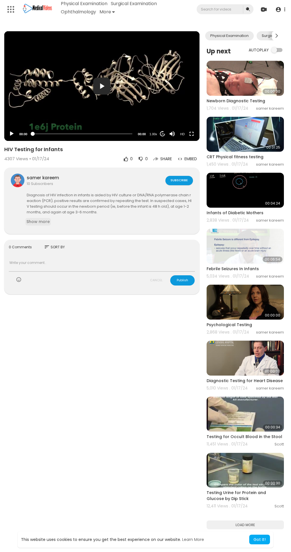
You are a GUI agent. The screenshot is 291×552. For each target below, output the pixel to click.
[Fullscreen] (191, 134)
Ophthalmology (78, 12)
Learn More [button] (193, 539)
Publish (182, 280)
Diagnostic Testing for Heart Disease (245, 381)
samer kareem (43, 178)
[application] (101, 86)
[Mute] (172, 134)
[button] (280, 9)
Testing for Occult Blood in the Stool (244, 436)
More (105, 12)
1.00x (153, 134)
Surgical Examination (134, 3)
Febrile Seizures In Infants (233, 269)
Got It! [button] (259, 539)
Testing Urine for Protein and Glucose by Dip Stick (236, 495)
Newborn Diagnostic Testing (236, 101)
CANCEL (156, 280)
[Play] (11, 134)
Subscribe (179, 180)
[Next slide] (276, 35)
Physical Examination (84, 3)
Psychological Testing (229, 325)
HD (182, 134)
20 (162, 134)
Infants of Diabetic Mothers (235, 213)
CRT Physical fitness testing (235, 157)
